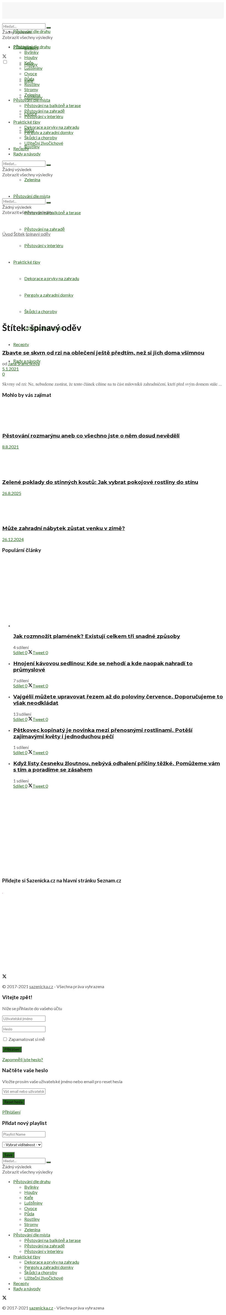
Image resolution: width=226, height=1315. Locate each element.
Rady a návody (27, 153)
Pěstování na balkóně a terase (52, 105)
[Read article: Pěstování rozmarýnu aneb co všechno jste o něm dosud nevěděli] (113, 415)
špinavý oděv (38, 233)
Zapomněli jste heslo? (22, 1059)
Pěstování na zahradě (44, 229)
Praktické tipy (26, 121)
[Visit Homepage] (29, 20)
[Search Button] (48, 28)
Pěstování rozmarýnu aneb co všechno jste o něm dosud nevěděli (91, 436)
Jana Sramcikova (24, 363)
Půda (29, 78)
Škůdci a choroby (40, 137)
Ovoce (30, 73)
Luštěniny (33, 68)
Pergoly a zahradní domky (48, 132)
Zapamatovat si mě (27, 1039)
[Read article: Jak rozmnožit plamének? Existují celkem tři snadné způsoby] (118, 593)
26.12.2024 (13, 539)
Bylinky (31, 52)
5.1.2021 (10, 368)
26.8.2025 (11, 493)
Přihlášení (11, 1112)
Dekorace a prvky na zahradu (51, 127)
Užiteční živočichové (43, 143)
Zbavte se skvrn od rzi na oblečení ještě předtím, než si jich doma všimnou (103, 353)
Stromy (31, 89)
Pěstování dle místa (31, 99)
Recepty (21, 148)
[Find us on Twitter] (4, 56)
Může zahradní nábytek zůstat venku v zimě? (63, 528)
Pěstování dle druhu (31, 31)
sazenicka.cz (41, 986)
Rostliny (32, 146)
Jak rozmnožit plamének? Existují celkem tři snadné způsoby (96, 636)
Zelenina (32, 94)
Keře (28, 62)
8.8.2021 (10, 446)
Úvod (7, 233)
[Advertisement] (113, 277)
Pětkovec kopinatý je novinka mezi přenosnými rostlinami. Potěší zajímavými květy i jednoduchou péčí (102, 733)
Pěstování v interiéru (43, 116)
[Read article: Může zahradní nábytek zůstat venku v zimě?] (113, 508)
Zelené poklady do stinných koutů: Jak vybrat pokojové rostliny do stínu (100, 482)
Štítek (19, 233)
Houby (30, 57)
